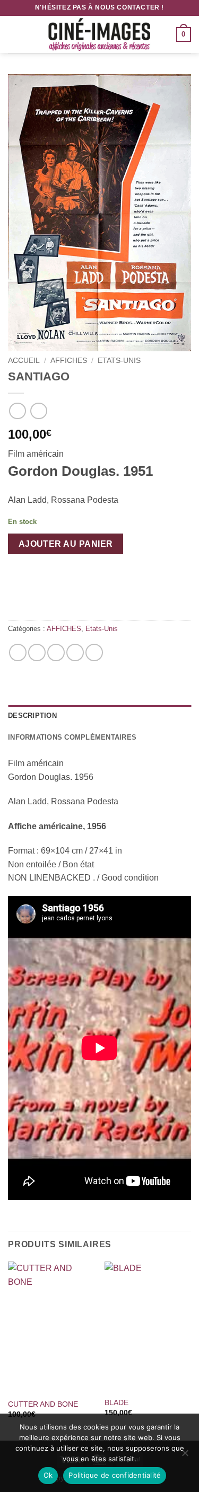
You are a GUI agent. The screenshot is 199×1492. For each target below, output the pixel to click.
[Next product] (17, 411)
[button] (14, 34)
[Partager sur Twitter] (56, 652)
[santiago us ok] (99, 212)
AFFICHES (68, 361)
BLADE (116, 1403)
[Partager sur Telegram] (94, 652)
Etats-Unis (119, 361)
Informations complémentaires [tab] (72, 737)
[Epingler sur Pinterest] (75, 652)
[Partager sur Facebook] (37, 652)
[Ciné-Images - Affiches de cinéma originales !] (99, 34)
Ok (48, 1475)
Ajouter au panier (66, 543)
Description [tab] (32, 716)
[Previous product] (38, 411)
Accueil (24, 361)
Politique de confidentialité (114, 1475)
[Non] (184, 1455)
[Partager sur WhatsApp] (18, 652)
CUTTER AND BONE (43, 1404)
